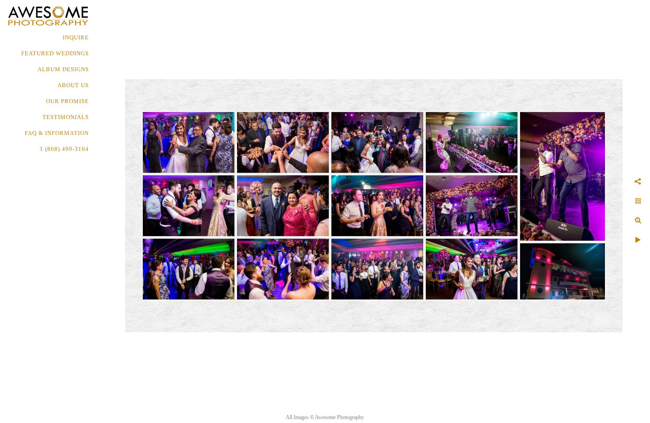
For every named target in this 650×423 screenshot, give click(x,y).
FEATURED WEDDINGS (55, 53)
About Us (73, 85)
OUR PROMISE (67, 101)
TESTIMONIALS (65, 117)
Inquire (76, 37)
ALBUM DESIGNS (63, 69)
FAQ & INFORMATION (57, 133)
